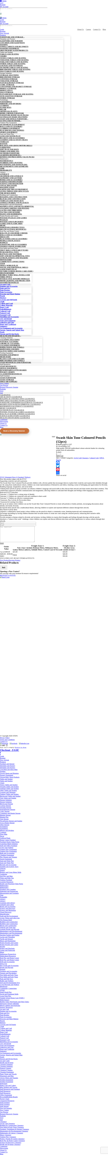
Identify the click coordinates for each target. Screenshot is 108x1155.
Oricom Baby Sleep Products (9, 777)
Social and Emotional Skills (9, 994)
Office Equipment (6, 1095)
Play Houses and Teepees (8, 857)
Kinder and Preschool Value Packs (11, 884)
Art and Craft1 (5, 1061)
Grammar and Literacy (7, 903)
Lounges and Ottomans (8, 792)
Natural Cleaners (5, 1068)
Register (2, 22)
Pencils (58, 460)
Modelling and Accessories (9, 1042)
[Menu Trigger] (4, 3)
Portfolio (3, 1116)
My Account (4, 7)
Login (2, 20)
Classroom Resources (7, 1101)
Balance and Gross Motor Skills (10, 872)
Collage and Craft (6, 1028)
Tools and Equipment (7, 1045)
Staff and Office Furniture (8, 846)
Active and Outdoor (6, 847)
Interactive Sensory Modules (9, 1004)
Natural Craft (4, 1038)
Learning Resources (6, 882)
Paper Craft (4, 1032)
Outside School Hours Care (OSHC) (12, 998)
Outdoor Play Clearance (8, 1137)
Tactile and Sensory (6, 939)
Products (3, 762)
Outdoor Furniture (6, 880)
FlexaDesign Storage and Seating (11, 821)
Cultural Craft (94, 458)
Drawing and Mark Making (9, 1019)
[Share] (82, 472)
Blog (104, 29)
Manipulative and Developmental (11, 931)
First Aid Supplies (6, 1108)
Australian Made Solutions (9, 844)
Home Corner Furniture (8, 840)
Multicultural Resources (8, 956)
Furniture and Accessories (8, 971)
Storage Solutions (6, 800)
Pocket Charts (4, 1099)
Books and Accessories (7, 906)
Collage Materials (6, 1030)
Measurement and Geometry (9, 893)
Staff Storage (4, 1106)
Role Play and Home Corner (9, 958)
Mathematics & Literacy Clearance (11, 1133)
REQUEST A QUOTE (8, 575)
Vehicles (3, 868)
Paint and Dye (4, 1013)
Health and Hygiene (6, 1063)
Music (2, 952)
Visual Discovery (5, 912)
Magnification (4, 914)
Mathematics (4, 886)
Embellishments (5, 1034)
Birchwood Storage (6, 804)
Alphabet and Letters (7, 905)
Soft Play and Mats (6, 876)
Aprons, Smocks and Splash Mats (11, 1055)
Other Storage (4, 825)
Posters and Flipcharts (7, 948)
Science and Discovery (7, 908)
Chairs (2, 783)
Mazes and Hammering (8, 941)
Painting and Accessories (8, 1011)
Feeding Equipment (6, 1080)
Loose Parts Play (5, 996)
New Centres (4, 1110)
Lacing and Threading (7, 937)
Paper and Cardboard (7, 1049)
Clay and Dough (5, 1044)
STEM (2, 990)
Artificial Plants (5, 838)
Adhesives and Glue (7, 1047)
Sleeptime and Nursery (7, 766)
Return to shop (20, 747)
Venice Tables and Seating (9, 785)
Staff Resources (5, 1091)
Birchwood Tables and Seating (10, 796)
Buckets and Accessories (8, 865)
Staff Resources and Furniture (10, 1089)
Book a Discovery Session (14, 431)
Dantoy (2, 870)
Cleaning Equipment (7, 1072)
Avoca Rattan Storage (7, 823)
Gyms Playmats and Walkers (9, 985)
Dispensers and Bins (7, 1076)
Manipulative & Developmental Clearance (14, 1131)
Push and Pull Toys (6, 979)
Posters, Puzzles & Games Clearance (12, 1139)
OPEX (101, 458)
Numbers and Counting (8, 889)
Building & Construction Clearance (12, 1125)
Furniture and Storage (7, 764)
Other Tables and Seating (8, 790)
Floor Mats (3, 834)
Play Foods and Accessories (9, 965)
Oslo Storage (4, 819)
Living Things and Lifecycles (10, 918)
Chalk (2, 1026)
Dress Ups (3, 964)
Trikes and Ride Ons (7, 878)
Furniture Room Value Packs (9, 842)
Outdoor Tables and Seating (9, 794)
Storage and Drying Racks (9, 1059)
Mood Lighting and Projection (10, 1005)
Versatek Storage (5, 808)
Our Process (4, 1112)
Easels (2, 1057)
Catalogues (3, 1146)
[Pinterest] (82, 469)
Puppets (2, 969)
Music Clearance (5, 1135)
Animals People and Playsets (9, 929)
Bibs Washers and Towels (8, 1087)
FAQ (1, 1118)
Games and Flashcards (7, 950)
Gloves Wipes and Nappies (9, 1078)
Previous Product (14, 560)
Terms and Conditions (7, 740)
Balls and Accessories (7, 853)
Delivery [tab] (28, 477)
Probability (3, 897)
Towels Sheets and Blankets (9, 773)
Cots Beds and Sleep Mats (9, 769)
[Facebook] (82, 462)
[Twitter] (82, 466)
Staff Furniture (5, 1103)
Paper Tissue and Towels (8, 1074)
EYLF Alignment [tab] (6, 477)
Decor (2, 836)
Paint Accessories (6, 1017)
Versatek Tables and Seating (9, 787)
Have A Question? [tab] (18, 477)
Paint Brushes (4, 1015)
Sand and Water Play (7, 861)
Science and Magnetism (8, 910)
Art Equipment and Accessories (10, 1053)
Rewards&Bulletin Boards (9, 1097)
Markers (2, 1023)
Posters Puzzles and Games (9, 943)
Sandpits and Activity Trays (9, 867)
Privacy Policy (5, 738)
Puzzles (2, 946)
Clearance (3, 1122)
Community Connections (8, 988)
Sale (1, 1120)
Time (1, 895)
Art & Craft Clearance (81, 458)
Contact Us (97, 29)
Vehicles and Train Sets (8, 927)
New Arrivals (4, 760)
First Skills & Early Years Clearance (12, 1127)
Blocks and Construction (8, 926)
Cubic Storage (4, 811)
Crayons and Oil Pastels (8, 1024)
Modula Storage (5, 815)
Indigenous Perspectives (8, 954)
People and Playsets (6, 967)
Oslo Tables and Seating (8, 798)
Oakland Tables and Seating (9, 788)
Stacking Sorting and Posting (9, 935)
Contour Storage (5, 806)
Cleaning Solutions (6, 1064)
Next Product (4, 560)
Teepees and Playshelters (8, 973)
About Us (80, 29)
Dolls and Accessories (7, 962)
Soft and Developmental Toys (10, 983)
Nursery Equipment (6, 775)
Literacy (2, 899)
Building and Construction (9, 922)
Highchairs (3, 1083)
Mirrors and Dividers (7, 830)
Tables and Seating (6, 779)
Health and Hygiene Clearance (10, 1144)
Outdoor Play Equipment (8, 849)
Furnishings (4, 827)
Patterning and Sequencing (9, 891)
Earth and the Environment (9, 916)
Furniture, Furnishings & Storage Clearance (14, 1129)
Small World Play (6, 992)
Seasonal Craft (5, 1040)
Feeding (2, 771)
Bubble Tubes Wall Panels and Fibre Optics (14, 1002)
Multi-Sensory (4, 1000)
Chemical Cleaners (6, 1070)
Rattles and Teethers (6, 981)
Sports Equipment (6, 859)
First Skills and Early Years (9, 975)
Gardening (3, 874)
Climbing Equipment (7, 855)
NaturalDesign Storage (7, 809)
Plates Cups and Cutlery (8, 1085)
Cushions (3, 832)
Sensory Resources (6, 1007)
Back (3, 567)
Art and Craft (4, 1009)
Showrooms (4, 1148)
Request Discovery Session (9, 1114)
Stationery (3, 1051)
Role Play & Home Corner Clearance (12, 1141)
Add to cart (59, 456)
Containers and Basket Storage (10, 813)
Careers (88, 29)
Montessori (3, 986)
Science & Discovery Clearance (10, 1142)
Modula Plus (4, 817)
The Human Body (6, 920)
